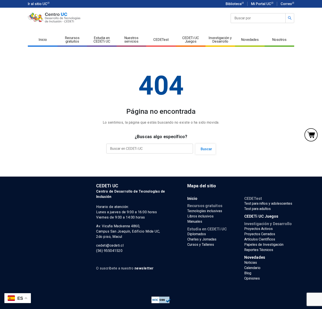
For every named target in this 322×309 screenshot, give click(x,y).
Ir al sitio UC (37, 4)
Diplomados (196, 234)
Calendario (252, 268)
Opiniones (252, 278)
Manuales (194, 221)
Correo (286, 4)
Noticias (250, 262)
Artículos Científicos (259, 239)
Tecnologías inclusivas (204, 211)
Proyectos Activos (258, 229)
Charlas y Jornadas (201, 239)
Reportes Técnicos (258, 250)
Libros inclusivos (200, 216)
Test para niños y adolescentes (268, 203)
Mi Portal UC (261, 4)
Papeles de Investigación (263, 244)
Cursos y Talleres (200, 244)
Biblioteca (234, 4)
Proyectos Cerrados (259, 234)
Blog (247, 273)
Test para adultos (257, 209)
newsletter (144, 268)
